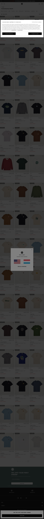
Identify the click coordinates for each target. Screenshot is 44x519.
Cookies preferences (9, 33)
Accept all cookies (35, 33)
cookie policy (13, 30)
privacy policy (20, 30)
